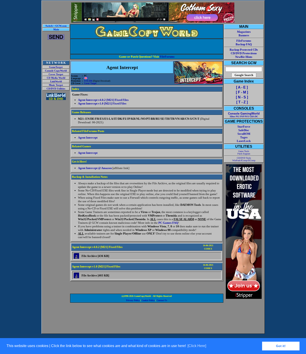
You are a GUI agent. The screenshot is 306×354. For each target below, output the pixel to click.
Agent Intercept (87, 137)
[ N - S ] (242, 97)
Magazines (244, 31)
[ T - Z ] (242, 102)
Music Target (56, 85)
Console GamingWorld (244, 113)
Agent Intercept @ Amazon (95, 168)
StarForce (243, 126)
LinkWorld (56, 81)
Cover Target (56, 74)
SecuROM (243, 133)
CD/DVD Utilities (56, 88)
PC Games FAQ (168, 222)
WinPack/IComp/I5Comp (243, 160)
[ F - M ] (242, 92)
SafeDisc (243, 130)
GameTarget (56, 67)
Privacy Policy (133, 300)
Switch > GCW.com (56, 26)
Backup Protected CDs (244, 49)
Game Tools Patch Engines (243, 152)
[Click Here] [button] (196, 346)
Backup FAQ (244, 44)
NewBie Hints (243, 57)
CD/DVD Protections (244, 53)
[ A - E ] (242, 87)
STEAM (88, 81)
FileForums (167, 56)
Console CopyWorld (56, 70)
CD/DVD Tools (244, 158)
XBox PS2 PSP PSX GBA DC (244, 116)
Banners (244, 35)
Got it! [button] (281, 346)
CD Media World (56, 78)
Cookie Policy (148, 300)
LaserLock (244, 141)
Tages (244, 137)
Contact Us (162, 300)
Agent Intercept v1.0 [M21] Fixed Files (102, 103)
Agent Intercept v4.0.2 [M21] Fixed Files (103, 100)
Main (56, 29)
